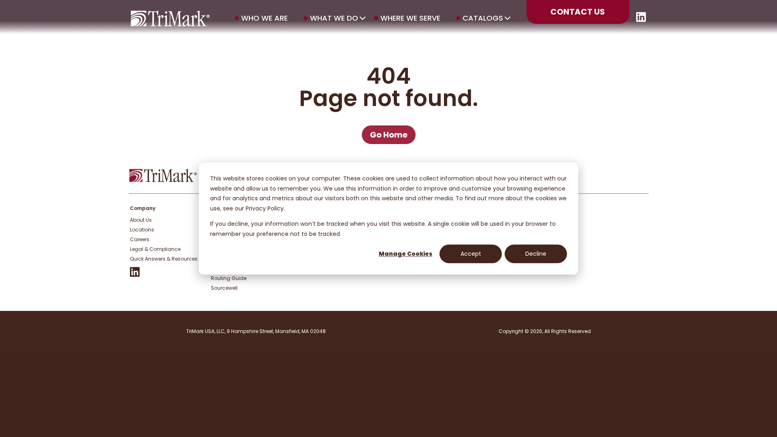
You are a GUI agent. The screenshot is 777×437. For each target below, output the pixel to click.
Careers (139, 239)
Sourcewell (224, 287)
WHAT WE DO (334, 18)
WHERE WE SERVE (410, 18)
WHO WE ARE (264, 18)
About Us (141, 219)
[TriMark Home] (163, 180)
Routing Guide (228, 278)
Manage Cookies (405, 254)
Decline (535, 254)
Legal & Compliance (155, 249)
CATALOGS (483, 18)
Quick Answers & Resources (163, 258)
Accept (471, 254)
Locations (142, 229)
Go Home (389, 134)
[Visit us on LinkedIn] (641, 19)
